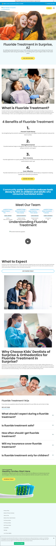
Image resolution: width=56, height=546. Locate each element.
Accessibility (6, 527)
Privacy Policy (6, 510)
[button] (54, 8)
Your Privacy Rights (7, 533)
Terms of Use (6, 515)
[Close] (53, 538)
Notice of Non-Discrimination (9, 517)
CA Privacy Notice (7, 520)
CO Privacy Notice (7, 522)
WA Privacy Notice (7, 525)
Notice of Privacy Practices (9, 513)
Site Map (5, 530)
